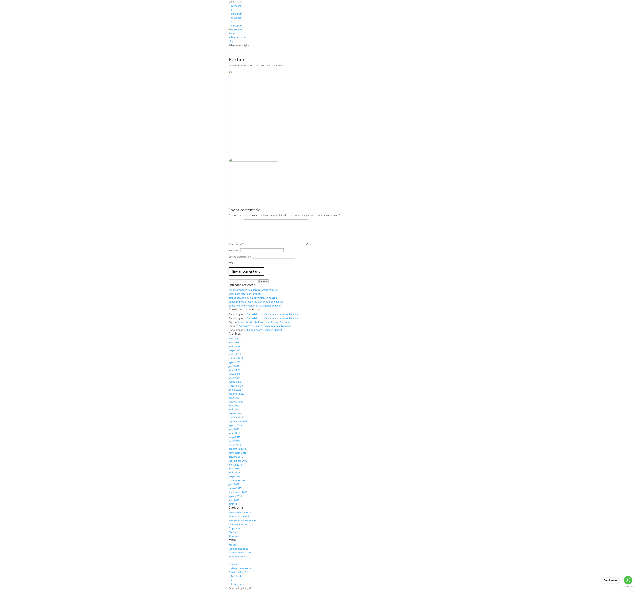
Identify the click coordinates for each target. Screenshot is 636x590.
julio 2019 (234, 429)
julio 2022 (234, 366)
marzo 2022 (235, 381)
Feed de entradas (238, 548)
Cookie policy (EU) (238, 572)
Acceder (233, 544)
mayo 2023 (234, 350)
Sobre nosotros (237, 37)
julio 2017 (234, 484)
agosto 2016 (235, 496)
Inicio (232, 33)
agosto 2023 (235, 338)
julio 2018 (234, 468)
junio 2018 (234, 472)
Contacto (233, 564)
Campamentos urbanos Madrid (264, 329)
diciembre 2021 (237, 393)
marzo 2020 (235, 413)
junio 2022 (234, 370)
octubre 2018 (236, 456)
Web (231, 262)
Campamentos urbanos (242, 524)
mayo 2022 (234, 374)
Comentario (236, 244)
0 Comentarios (275, 65)
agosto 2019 (235, 425)
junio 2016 (234, 503)
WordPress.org (237, 556)
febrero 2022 (236, 385)
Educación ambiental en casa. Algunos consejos (255, 305)
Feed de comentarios (240, 552)
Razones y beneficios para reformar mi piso (253, 289)
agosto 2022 (235, 362)
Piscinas (233, 532)
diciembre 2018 (237, 448)
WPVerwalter (240, 65)
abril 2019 (234, 441)
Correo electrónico (240, 256)
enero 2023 (235, 354)
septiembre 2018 (238, 460)
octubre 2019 (236, 417)
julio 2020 (234, 405)
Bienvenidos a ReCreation (243, 520)
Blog (231, 41)
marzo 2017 (235, 488)
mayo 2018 (234, 476)
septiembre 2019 (238, 421)
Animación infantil (239, 516)
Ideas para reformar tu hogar (245, 293)
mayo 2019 (234, 437)
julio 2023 (234, 342)
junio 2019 (234, 433)
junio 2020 (234, 409)
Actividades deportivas (241, 512)
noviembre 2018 (237, 452)
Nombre (234, 250)
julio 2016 (234, 500)
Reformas (234, 536)
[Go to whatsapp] (628, 580)
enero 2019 (235, 445)
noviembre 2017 (237, 480)
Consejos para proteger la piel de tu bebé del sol (256, 301)
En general (234, 528)
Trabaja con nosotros (240, 568)
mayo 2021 (234, 397)
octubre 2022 (236, 358)
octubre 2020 (236, 401)
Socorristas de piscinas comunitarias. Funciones (273, 314)
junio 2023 (234, 346)
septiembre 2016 (238, 492)
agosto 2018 (235, 464)
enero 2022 (235, 389)
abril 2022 (234, 377)
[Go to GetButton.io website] (628, 587)
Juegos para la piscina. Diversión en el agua (253, 297)
